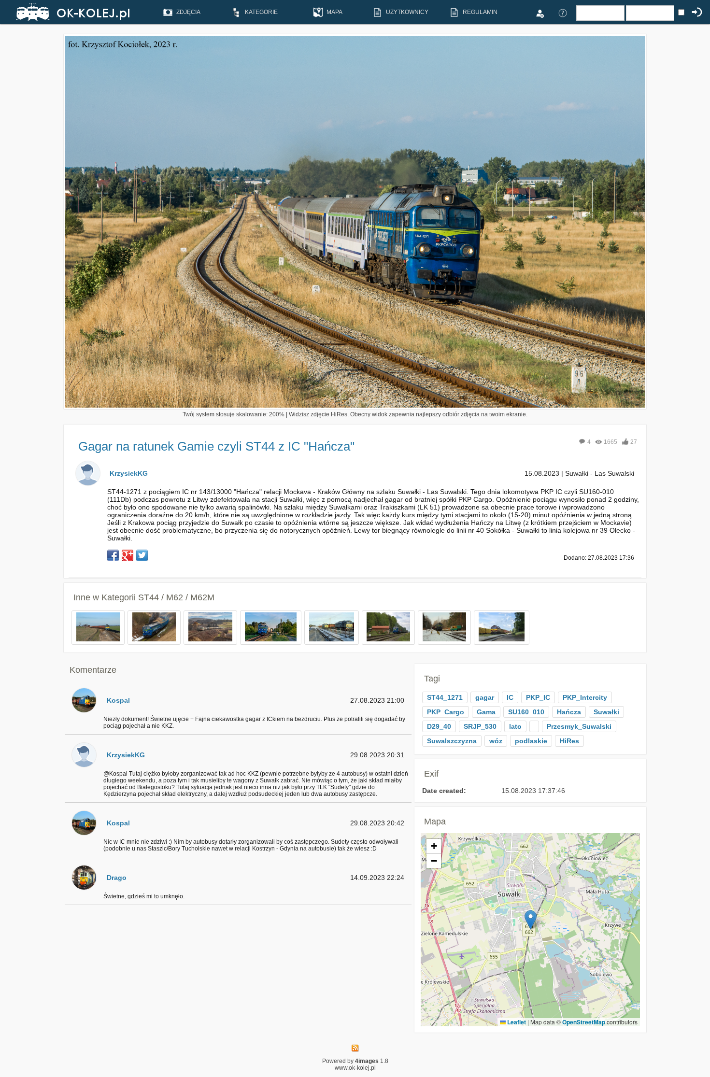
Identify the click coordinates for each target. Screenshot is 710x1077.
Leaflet (516, 1022)
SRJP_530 (480, 726)
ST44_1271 (445, 697)
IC (510, 697)
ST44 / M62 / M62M (176, 597)
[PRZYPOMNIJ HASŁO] (562, 12)
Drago (117, 877)
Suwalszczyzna (452, 741)
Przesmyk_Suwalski (579, 726)
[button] (531, 920)
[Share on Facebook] (113, 555)
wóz (495, 741)
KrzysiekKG (129, 473)
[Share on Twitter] (142, 555)
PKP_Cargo (445, 712)
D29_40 (439, 726)
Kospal (118, 700)
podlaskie (531, 741)
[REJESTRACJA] (539, 12)
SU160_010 (526, 712)
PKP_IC (538, 697)
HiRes (569, 741)
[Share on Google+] (127, 555)
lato (515, 726)
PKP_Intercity (585, 697)
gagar (484, 697)
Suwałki (606, 712)
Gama (486, 712)
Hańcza (569, 712)
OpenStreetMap (583, 1022)
